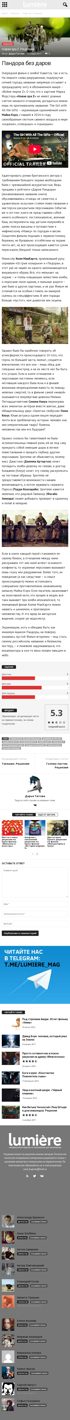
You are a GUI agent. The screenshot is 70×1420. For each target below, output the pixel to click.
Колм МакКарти (28, 742)
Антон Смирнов (27, 1249)
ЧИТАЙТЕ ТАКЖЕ (24, 814)
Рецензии (8, 44)
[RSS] (28, 1176)
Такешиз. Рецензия (15, 763)
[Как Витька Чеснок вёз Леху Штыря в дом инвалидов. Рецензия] (11, 1112)
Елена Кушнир (26, 1320)
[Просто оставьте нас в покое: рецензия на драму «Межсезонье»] (11, 1058)
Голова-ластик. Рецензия (57, 765)
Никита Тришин (28, 1297)
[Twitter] (35, 1176)
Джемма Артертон (52, 739)
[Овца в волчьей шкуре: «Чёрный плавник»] (11, 1095)
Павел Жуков (26, 1368)
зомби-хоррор (10, 742)
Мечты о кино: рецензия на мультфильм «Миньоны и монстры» (10, 841)
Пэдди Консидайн (35, 745)
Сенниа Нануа (54, 745)
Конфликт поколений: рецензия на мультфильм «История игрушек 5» (35, 842)
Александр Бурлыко (30, 1217)
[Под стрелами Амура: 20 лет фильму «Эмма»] (11, 1024)
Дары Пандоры (32, 739)
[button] (64, 5)
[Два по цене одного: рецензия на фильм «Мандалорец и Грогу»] (57, 828)
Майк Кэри (44, 742)
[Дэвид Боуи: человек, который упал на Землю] (11, 1041)
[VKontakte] (35, 805)
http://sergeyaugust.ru (26, 1393)
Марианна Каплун (29, 1352)
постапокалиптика (13, 745)
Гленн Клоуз (16, 739)
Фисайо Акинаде (11, 748)
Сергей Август (26, 1384)
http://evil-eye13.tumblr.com (29, 1306)
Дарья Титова (16, 53)
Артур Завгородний (30, 1265)
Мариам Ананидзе (29, 1336)
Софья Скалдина (28, 1401)
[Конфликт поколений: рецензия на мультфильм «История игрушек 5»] (35, 828)
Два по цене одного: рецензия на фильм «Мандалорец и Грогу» (57, 841)
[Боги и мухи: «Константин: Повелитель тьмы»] (11, 1078)
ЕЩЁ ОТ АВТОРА (46, 814)
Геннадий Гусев (28, 1281)
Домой (5, 13)
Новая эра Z (58, 742)
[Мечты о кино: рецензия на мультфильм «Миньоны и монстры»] (12, 828)
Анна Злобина (26, 1233)
